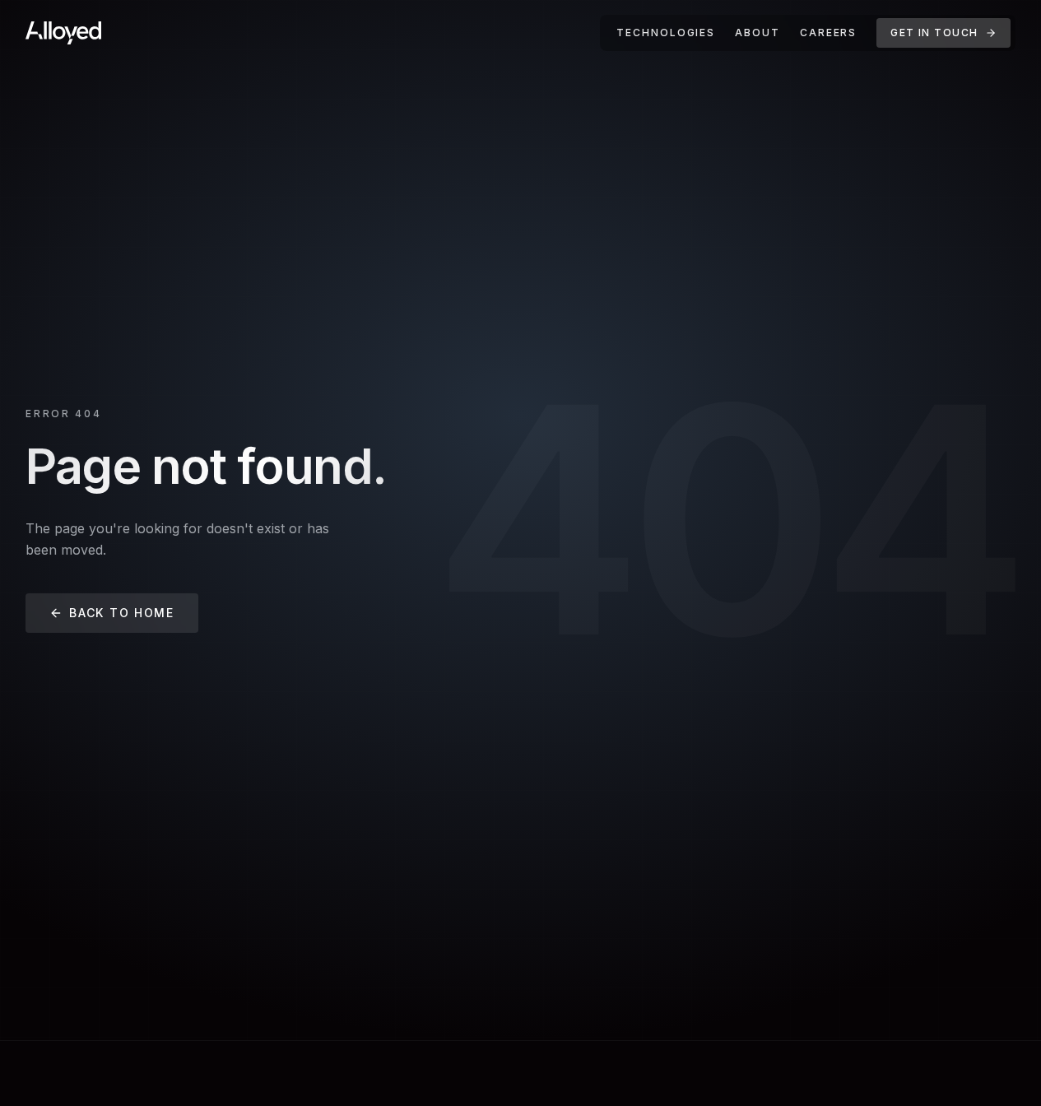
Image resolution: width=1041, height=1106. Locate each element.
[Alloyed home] (63, 32)
